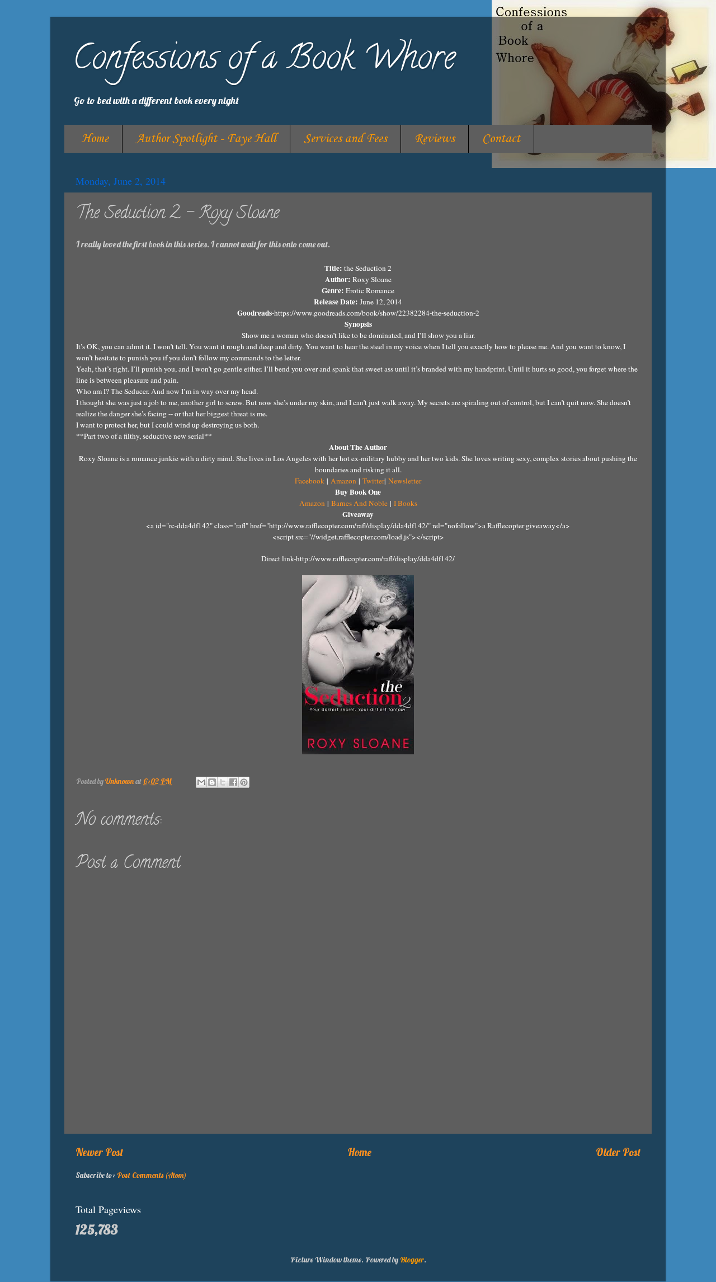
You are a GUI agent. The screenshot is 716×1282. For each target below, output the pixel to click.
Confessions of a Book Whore (264, 61)
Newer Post (99, 1152)
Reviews (434, 139)
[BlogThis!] (212, 782)
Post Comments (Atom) (151, 1175)
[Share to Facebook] (233, 782)
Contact (501, 139)
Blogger (412, 1259)
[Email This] (201, 782)
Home (95, 139)
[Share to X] (222, 782)
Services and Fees (345, 139)
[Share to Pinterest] (243, 782)
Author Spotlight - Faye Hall (206, 139)
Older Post (618, 1152)
